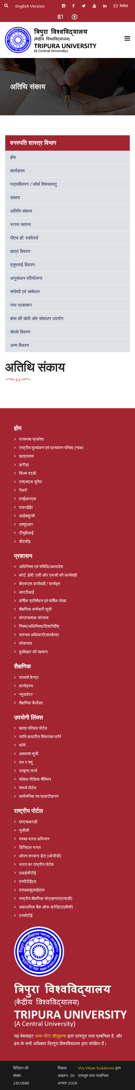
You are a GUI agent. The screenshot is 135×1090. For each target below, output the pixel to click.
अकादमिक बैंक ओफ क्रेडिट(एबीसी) (46, 906)
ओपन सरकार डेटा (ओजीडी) (40, 855)
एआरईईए (26, 507)
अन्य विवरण (19, 345)
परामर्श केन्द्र (29, 677)
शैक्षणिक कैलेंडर (31, 702)
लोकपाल (25, 643)
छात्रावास (26, 456)
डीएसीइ (24, 541)
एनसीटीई (25, 915)
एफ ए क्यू (25, 762)
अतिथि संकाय (21, 211)
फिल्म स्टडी (27, 473)
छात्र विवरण (20, 251)
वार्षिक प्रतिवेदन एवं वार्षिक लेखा (42, 600)
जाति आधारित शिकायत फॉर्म (40, 736)
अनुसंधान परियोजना (26, 278)
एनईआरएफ (27, 498)
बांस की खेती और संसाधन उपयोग (36, 318)
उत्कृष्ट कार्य (28, 770)
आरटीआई (26, 592)
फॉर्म (22, 745)
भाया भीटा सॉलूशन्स (50, 1036)
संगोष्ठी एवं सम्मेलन (25, 292)
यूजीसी (24, 830)
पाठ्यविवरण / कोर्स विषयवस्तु (33, 184)
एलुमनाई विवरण (22, 265)
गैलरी (23, 490)
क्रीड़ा (24, 464)
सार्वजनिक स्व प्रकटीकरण (39, 796)
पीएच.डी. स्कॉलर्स (24, 238)
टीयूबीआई (26, 532)
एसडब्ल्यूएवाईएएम (32, 889)
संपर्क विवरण (20, 332)
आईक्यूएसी (27, 515)
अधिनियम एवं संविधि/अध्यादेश (41, 566)
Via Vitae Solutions (96, 1067)
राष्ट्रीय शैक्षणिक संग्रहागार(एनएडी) (45, 898)
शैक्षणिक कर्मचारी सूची (35, 609)
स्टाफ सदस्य (20, 224)
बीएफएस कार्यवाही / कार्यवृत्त (39, 583)
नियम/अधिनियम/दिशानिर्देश (39, 626)
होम (13, 157)
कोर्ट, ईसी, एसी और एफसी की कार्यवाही (48, 575)
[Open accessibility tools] (74, 17)
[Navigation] (127, 38)
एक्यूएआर (26, 524)
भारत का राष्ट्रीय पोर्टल (36, 864)
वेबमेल (123, 5)
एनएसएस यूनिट (30, 481)
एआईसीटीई (27, 872)
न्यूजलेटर (26, 694)
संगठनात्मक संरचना (33, 617)
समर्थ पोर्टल (27, 787)
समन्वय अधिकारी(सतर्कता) (39, 634)
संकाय (15, 198)
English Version (30, 6)
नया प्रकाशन (21, 305)
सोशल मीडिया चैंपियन (35, 779)
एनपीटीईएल (27, 881)
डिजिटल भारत (30, 847)
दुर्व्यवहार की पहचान (33, 651)
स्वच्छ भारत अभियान (34, 838)
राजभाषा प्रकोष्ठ (31, 439)
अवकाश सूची (28, 753)
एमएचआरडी (28, 821)
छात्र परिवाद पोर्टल (33, 728)
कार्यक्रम (17, 171)
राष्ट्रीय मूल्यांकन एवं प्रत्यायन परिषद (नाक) (51, 447)
